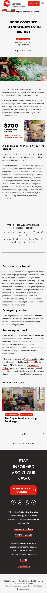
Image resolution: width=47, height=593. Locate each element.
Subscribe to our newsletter (21, 490)
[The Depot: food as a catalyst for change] (23, 399)
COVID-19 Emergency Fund (13, 325)
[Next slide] (41, 434)
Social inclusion (26, 415)
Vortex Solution (28, 583)
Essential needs (23, 39)
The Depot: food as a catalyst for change (21, 420)
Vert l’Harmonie (30, 359)
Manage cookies (23, 589)
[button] (43, 3)
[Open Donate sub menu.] (36, 3)
